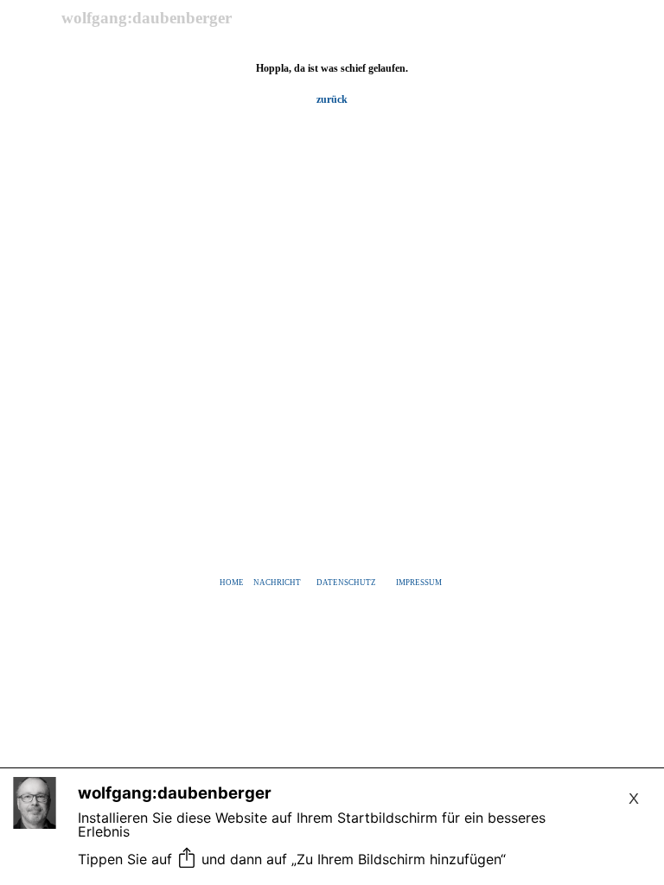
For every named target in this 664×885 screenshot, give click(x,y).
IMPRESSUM (419, 582)
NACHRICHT (277, 582)
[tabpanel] (332, 83)
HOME (232, 582)
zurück (332, 99)
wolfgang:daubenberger (146, 18)
